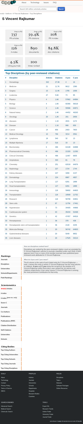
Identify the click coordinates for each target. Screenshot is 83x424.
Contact (3, 383)
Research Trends (48, 409)
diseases (12, 121)
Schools (4, 339)
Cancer (12, 130)
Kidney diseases (15, 173)
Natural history (15, 112)
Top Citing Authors (8, 350)
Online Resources (62, 388)
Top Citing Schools (8, 359)
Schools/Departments (9, 273)
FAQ (54, 2)
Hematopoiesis (15, 221)
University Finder (48, 414)
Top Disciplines (36, 13)
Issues (46, 2)
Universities (5, 268)
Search (61, 9)
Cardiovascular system (18, 212)
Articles (6, 289)
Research (13, 199)
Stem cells (13, 203)
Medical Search (6, 409)
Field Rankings (6, 278)
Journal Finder (47, 417)
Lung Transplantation (17, 182)
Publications (5, 316)
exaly (2, 13)
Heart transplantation (17, 186)
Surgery (12, 91)
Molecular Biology (16, 229)
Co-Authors (5, 312)
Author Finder (47, 411)
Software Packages (62, 385)
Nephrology (13, 169)
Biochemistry (14, 147)
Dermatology (14, 177)
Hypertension (14, 208)
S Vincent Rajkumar (20, 13)
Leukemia (13, 95)
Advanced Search (6, 406)
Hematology (14, 82)
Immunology (14, 190)
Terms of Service (6, 388)
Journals (4, 259)
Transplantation (15, 195)
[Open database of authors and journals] (8, 1)
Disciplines (5, 264)
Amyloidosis (14, 160)
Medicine (12, 86)
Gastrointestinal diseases (19, 234)
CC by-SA (79, 421)
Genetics (12, 216)
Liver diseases (15, 238)
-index (3, 293)
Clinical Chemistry (16, 156)
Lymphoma (13, 138)
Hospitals (32, 391)
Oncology (13, 117)
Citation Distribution (8, 325)
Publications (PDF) (8, 321)
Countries (32, 396)
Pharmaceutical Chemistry (19, 151)
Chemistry (13, 164)
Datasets (59, 383)
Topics (58, 380)
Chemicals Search (7, 411)
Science (12, 108)
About (24, 2)
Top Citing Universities (9, 354)
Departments (33, 388)
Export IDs (46, 406)
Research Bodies (34, 394)
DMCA (3, 391)
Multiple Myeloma (16, 143)
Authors (8, 13)
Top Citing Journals (8, 364)
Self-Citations (6, 330)
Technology (34, 2)
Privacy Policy (5, 385)
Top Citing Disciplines (9, 368)
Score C (4, 303)
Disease (12, 125)
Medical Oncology (16, 134)
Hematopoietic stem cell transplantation (24, 225)
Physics (12, 99)
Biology (12, 104)
